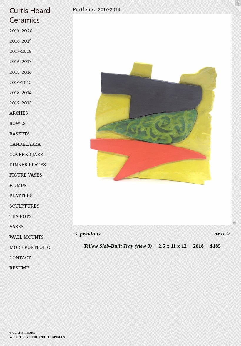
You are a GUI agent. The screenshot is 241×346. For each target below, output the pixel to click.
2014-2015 (20, 82)
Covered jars (26, 154)
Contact (20, 257)
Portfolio (83, 9)
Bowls (17, 123)
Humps (17, 185)
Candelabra (25, 144)
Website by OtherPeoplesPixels (37, 337)
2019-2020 (21, 30)
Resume (19, 268)
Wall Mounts (26, 237)
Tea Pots (20, 216)
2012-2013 (20, 103)
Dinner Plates (27, 164)
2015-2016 (20, 72)
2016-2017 (20, 61)
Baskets (19, 134)
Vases (16, 226)
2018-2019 (20, 41)
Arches (18, 113)
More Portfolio (29, 247)
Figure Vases (25, 175)
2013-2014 (20, 92)
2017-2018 (20, 51)
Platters (21, 196)
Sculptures (24, 206)
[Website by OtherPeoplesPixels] (229, 11)
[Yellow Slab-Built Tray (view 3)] (152, 119)
